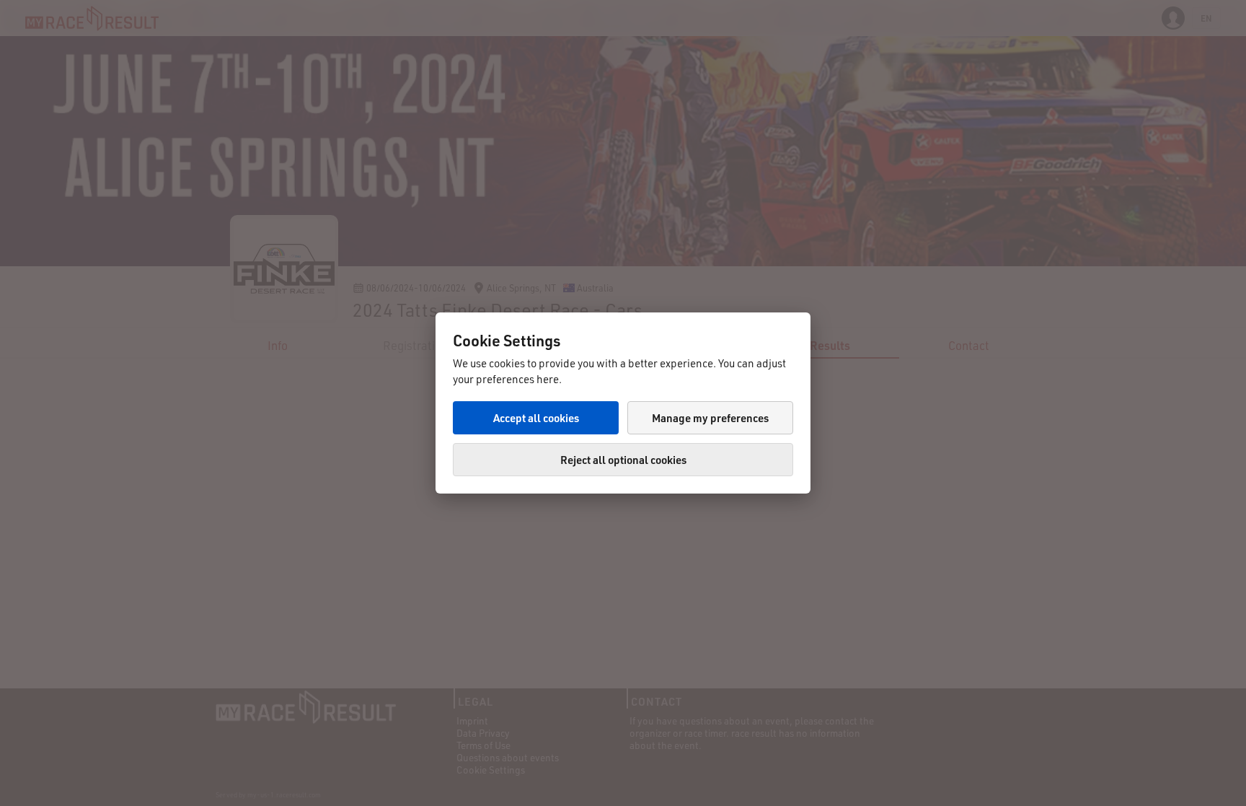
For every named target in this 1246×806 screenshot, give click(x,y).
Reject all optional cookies (623, 459)
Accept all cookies (536, 418)
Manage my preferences (710, 418)
